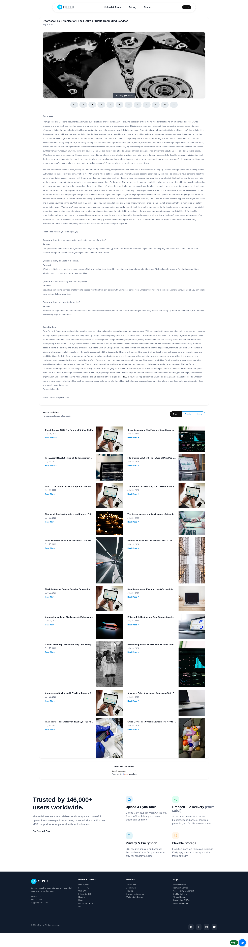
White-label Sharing (135, 897)
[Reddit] (128, 105)
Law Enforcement (181, 903)
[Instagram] (206, 927)
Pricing (132, 7)
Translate (132, 774)
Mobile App (131, 888)
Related (176, 414)
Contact (148, 7)
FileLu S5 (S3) (84, 894)
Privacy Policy (179, 884)
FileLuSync (131, 884)
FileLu (124, 377)
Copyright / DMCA (181, 900)
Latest (199, 414)
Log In (186, 7)
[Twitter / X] (92, 105)
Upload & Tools (112, 7)
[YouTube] (214, 927)
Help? (234, 942)
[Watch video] (165, 105)
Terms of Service (180, 888)
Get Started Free (41, 831)
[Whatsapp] (138, 105)
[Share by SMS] (110, 105)
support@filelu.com (40, 902)
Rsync (81, 900)
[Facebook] (83, 105)
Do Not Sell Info (180, 894)
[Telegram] (119, 105)
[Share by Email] (101, 105)
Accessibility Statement (183, 891)
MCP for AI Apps (85, 903)
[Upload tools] (174, 105)
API (80, 906)
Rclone (81, 897)
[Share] (74, 105)
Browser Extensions (135, 894)
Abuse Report (179, 897)
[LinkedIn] (147, 105)
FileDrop (129, 891)
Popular (188, 414)
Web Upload (84, 884)
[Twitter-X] (191, 927)
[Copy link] (156, 105)
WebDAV (82, 891)
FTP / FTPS (83, 888)
